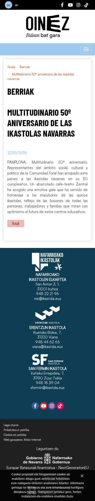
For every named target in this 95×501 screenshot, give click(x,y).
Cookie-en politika (15, 434)
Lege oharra (11, 425)
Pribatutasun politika (16, 430)
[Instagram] (78, 5)
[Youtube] (70, 5)
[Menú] (86, 49)
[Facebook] (62, 5)
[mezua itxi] (82, 475)
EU (8, 5)
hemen (31, 492)
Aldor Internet (32, 439)
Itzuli (15, 223)
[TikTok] (86, 5)
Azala (11, 67)
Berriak (25, 67)
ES (16, 5)
